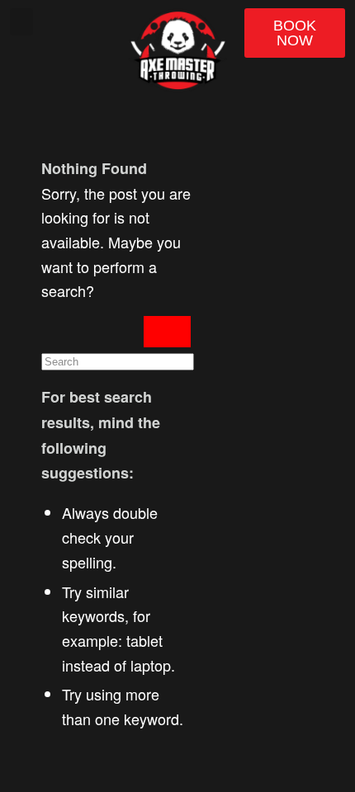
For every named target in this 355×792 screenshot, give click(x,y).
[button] (21, 21)
